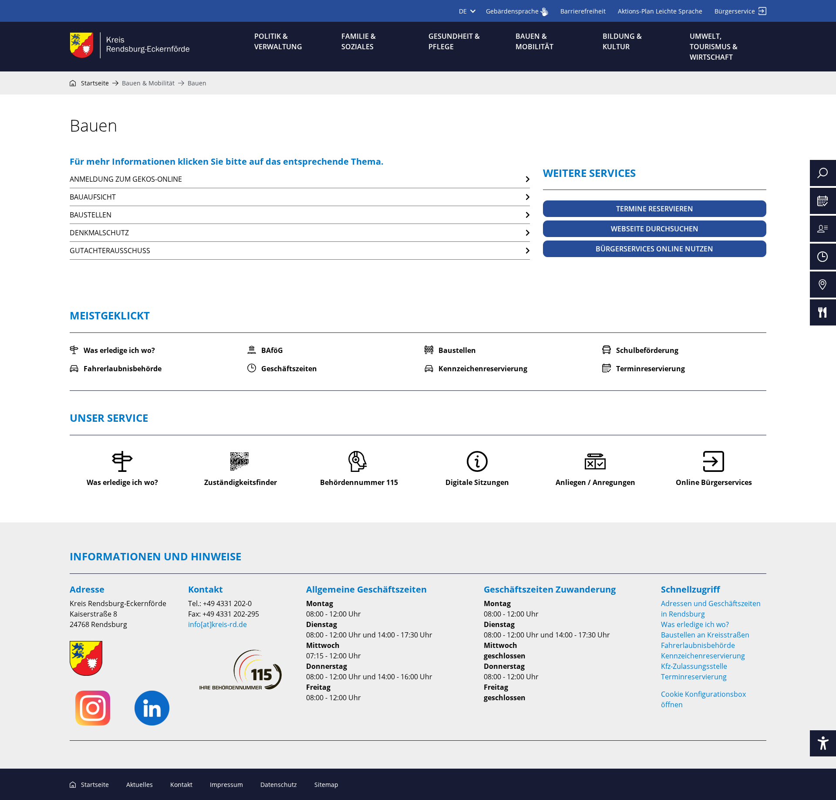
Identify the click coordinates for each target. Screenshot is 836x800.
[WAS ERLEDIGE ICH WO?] (823, 229)
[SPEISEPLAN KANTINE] (823, 312)
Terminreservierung (694, 676)
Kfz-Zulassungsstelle (694, 666)
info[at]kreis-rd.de (217, 624)
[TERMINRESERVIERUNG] (823, 201)
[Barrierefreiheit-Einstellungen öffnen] (823, 743)
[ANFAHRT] (823, 284)
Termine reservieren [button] (654, 209)
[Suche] (823, 173)
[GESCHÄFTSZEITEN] (823, 257)
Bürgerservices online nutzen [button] (654, 249)
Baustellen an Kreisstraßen (705, 635)
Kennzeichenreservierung (703, 656)
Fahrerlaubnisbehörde (698, 645)
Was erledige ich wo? (695, 624)
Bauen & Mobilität (148, 83)
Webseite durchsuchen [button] (654, 229)
